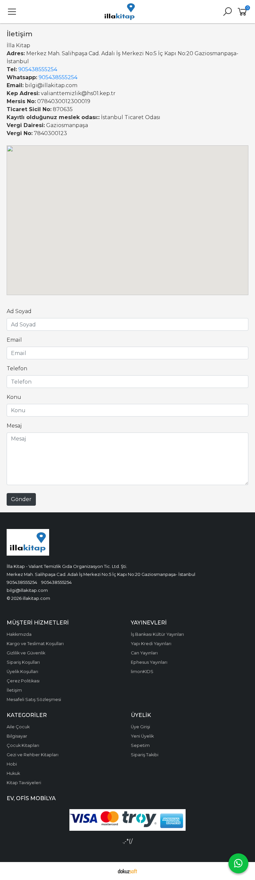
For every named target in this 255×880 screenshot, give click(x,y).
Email (14, 340)
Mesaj (14, 426)
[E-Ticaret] (127, 871)
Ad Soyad (19, 311)
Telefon (17, 368)
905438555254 (37, 69)
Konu (14, 397)
